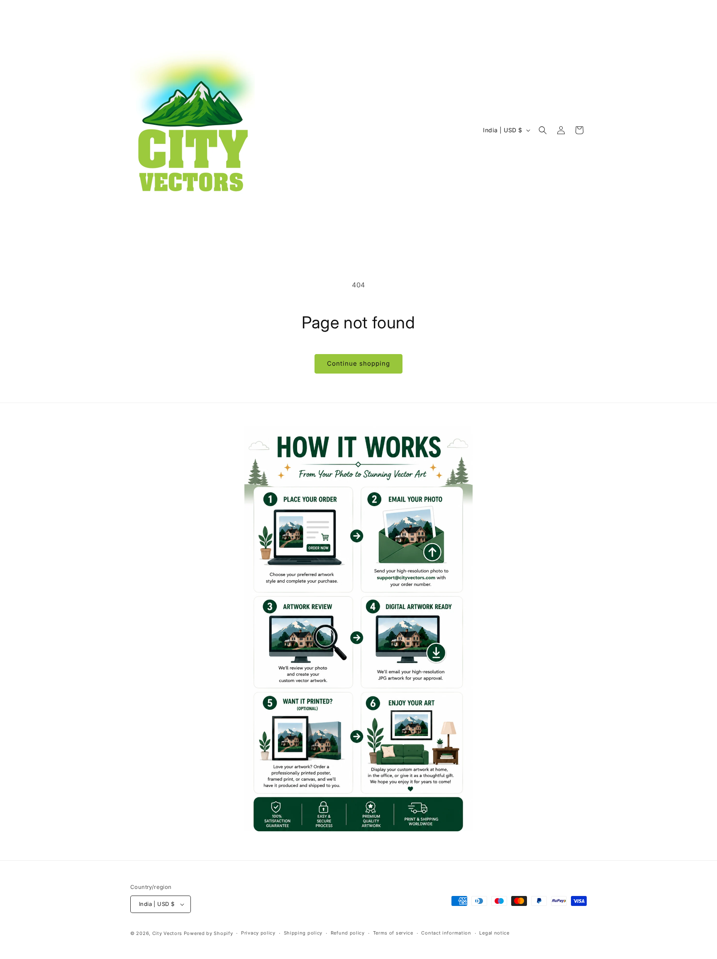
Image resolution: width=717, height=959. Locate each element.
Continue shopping (358, 363)
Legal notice (494, 933)
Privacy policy (258, 933)
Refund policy (348, 933)
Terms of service (393, 933)
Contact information (446, 933)
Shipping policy (303, 933)
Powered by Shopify (208, 933)
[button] (543, 130)
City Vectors (167, 933)
